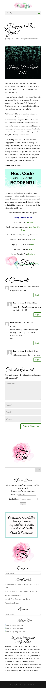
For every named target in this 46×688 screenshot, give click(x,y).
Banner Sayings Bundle (13, 595)
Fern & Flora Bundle (12, 603)
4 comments (34, 38)
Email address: (14, 499)
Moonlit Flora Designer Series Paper (17, 599)
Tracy (8, 38)
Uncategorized (24, 38)
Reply (37, 295)
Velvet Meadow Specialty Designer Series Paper (22, 591)
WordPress (33, 685)
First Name (14, 494)
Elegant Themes (20, 685)
